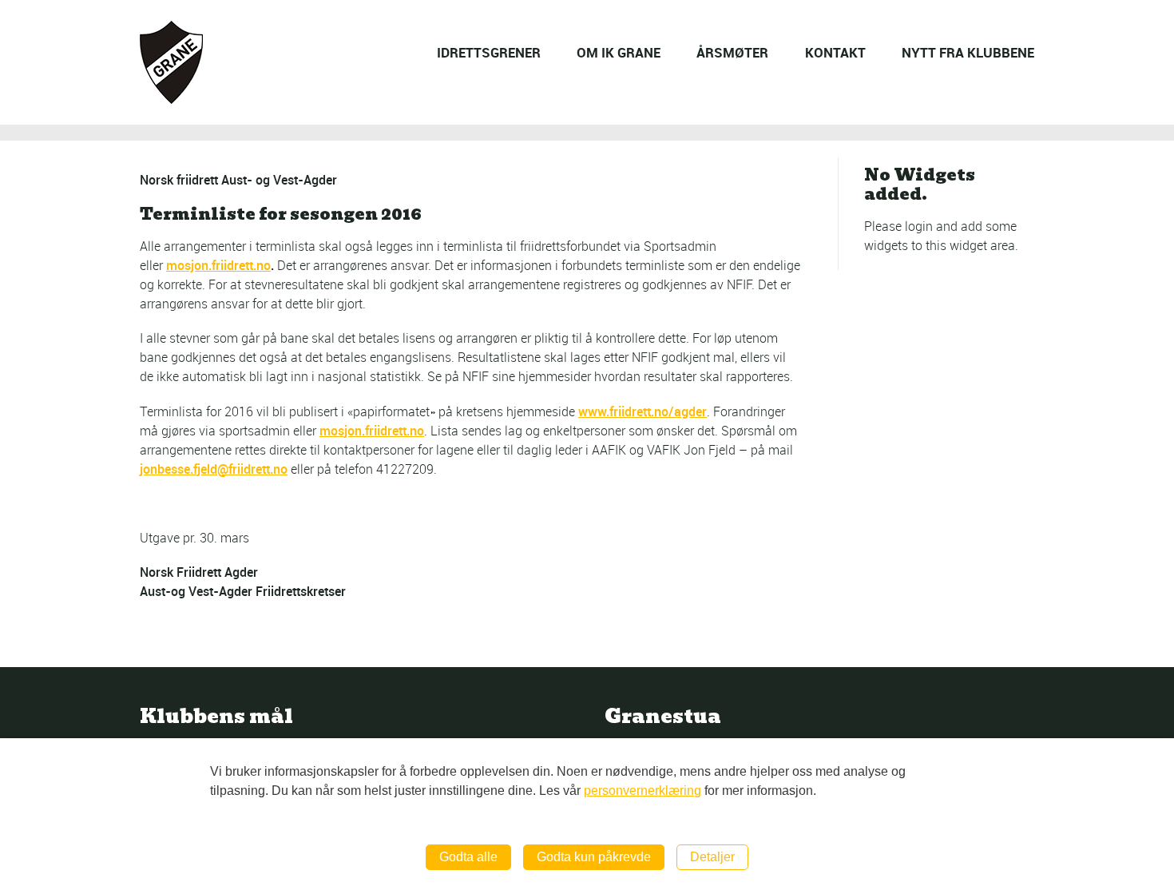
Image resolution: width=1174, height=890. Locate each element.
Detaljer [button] (712, 857)
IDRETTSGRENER (489, 52)
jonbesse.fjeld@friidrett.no (214, 469)
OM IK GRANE (618, 52)
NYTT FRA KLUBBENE (968, 52)
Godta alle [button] (468, 857)
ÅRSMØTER (732, 52)
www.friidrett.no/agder (642, 411)
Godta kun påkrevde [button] (594, 857)
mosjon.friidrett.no (218, 265)
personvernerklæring (642, 790)
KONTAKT (835, 52)
